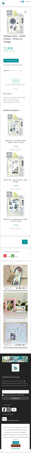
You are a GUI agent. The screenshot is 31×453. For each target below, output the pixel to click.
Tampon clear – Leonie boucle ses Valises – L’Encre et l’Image (16, 220)
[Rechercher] (25, 242)
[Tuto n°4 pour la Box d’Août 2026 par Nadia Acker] (15, 305)
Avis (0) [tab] (15, 89)
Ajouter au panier (11, 60)
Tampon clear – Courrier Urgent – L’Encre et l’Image (15, 180)
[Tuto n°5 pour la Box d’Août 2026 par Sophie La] (15, 277)
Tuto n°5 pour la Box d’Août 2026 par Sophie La (15, 290)
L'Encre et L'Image (17, 70)
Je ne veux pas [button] (15, 445)
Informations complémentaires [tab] (15, 85)
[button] (13, 65)
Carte (16, 256)
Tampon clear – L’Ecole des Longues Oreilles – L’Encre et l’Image (15, 141)
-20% (11, 70)
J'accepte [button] (16, 442)
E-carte (9, 256)
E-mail (3, 389)
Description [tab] (15, 81)
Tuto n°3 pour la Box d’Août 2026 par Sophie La (15, 347)
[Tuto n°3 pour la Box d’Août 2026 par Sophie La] (15, 334)
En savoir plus (15, 448)
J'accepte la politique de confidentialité (14, 395)
